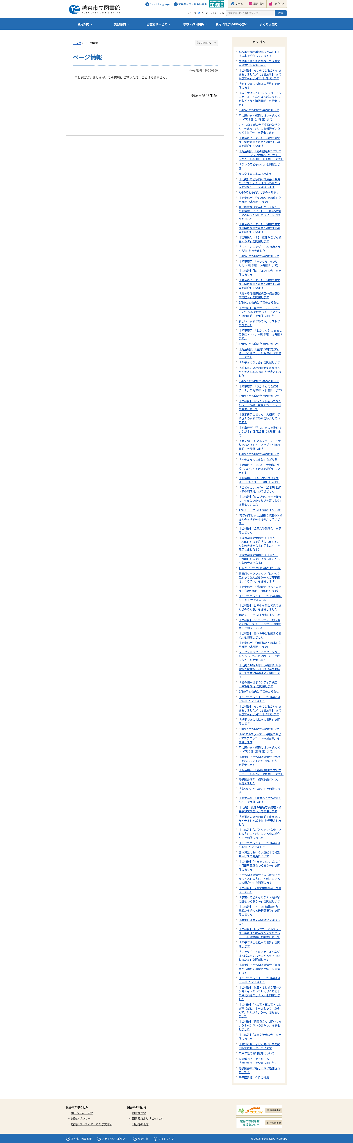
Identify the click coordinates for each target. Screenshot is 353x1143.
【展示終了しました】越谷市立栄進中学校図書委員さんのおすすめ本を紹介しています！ (259, 142)
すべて (193, 12)
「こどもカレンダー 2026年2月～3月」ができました (259, 845)
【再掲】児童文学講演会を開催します (259, 922)
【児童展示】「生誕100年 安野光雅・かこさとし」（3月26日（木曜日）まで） (260, 353)
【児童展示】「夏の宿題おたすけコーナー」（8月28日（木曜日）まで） (261, 772)
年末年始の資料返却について (256, 1053)
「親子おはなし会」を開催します (259, 362)
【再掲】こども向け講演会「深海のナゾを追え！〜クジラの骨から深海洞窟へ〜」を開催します (259, 183)
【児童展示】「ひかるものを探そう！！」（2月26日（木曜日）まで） (261, 388)
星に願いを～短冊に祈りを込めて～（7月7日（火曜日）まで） (259, 117)
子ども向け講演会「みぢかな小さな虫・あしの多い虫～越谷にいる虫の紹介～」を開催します (259, 878)
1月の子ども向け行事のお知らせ (259, 454)
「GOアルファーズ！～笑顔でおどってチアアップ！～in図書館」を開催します (260, 738)
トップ (77, 43)
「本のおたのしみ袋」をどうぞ (258, 459)
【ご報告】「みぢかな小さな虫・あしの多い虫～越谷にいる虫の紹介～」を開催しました (260, 833)
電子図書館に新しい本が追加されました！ (259, 1070)
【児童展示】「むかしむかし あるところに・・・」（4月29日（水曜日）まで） (260, 334)
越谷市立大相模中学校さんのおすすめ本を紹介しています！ (259, 54)
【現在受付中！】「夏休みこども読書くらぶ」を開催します (260, 239)
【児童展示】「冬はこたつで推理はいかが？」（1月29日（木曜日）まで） (260, 431)
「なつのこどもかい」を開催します (259, 166)
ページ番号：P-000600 (203, 70)
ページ (205, 12)
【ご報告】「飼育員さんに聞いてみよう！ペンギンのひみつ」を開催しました (260, 1025)
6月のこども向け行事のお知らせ (259, 256)
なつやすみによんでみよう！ (256, 174)
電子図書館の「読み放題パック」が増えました (259, 781)
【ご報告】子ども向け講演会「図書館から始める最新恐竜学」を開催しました (259, 910)
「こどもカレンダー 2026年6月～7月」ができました (259, 248)
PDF (215, 12)
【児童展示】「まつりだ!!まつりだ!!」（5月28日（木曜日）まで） (259, 263)
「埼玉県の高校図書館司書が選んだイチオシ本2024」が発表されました (260, 820)
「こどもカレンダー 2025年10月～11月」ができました (260, 598)
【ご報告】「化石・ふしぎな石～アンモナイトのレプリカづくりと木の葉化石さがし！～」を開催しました (260, 993)
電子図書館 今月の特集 (254, 1077)
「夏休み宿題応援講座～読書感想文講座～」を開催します (259, 295)
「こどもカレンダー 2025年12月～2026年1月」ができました (260, 489)
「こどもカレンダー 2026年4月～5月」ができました (259, 980)
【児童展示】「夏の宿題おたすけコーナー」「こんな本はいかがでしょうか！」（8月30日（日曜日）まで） (261, 155)
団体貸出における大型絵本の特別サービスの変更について (259, 854)
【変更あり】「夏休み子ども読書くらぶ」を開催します (260, 800)
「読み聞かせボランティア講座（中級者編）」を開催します (258, 684)
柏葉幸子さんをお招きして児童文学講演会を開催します (259, 63)
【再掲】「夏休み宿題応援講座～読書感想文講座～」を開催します (260, 809)
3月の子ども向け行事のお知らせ (259, 381)
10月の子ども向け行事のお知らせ (260, 615)
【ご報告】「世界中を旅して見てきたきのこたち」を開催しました (260, 607)
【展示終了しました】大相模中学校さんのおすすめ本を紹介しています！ (259, 418)
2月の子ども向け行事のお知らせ (259, 396)
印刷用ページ (208, 43)
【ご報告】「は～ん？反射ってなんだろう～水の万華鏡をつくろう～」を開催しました (260, 405)
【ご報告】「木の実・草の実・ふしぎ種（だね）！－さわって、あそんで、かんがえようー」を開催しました (260, 1010)
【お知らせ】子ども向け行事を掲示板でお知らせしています (259, 1046)
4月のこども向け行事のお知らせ (259, 344)
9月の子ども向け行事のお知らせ (259, 691)
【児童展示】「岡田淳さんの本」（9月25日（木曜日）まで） (260, 645)
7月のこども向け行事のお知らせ (259, 192)
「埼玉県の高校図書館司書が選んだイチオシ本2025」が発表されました (260, 371)
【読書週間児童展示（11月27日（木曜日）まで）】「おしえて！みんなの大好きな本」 (259, 559)
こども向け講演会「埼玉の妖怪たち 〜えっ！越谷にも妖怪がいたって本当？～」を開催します (259, 128)
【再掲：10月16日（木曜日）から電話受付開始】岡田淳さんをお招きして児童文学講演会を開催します (260, 671)
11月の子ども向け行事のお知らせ (260, 568)
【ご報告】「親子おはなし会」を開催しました (260, 272)
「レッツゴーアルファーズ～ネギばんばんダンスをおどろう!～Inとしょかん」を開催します (260, 955)
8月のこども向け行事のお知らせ (259, 110)
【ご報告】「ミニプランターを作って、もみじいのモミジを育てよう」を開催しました (260, 500)
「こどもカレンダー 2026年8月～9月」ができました (259, 699)
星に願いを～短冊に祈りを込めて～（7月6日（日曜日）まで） (259, 749)
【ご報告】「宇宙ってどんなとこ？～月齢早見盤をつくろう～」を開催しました (260, 865)
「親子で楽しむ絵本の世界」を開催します (259, 85)
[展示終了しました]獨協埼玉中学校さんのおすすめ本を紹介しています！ (260, 519)
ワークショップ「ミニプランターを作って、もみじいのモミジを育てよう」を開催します (259, 656)
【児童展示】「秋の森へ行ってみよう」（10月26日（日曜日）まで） (260, 589)
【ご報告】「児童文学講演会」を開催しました (260, 530)
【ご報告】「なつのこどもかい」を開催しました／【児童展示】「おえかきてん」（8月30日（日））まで (260, 74)
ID (223, 12)
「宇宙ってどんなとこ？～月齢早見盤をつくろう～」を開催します (259, 899)
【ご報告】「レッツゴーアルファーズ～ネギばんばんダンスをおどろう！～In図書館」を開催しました (260, 933)
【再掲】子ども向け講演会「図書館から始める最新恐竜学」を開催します (259, 968)
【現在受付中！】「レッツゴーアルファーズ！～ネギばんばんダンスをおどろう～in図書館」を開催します (260, 98)
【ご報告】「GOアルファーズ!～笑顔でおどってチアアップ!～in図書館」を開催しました (260, 624)
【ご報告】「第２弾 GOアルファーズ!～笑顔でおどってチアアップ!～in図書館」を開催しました (260, 312)
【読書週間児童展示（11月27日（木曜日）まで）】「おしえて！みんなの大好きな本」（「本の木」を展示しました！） (259, 543)
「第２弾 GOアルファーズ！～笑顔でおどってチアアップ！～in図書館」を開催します (260, 445)
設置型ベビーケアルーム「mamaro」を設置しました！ (258, 1061)
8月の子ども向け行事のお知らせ (259, 729)
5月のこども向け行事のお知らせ (259, 302)
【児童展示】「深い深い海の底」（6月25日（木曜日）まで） (260, 200)
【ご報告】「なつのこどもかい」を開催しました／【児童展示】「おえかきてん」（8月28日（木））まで (260, 710)
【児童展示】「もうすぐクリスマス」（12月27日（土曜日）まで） (259, 480)
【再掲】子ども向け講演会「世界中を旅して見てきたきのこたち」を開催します (259, 760)
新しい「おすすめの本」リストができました (259, 323)
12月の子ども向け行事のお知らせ (260, 510)
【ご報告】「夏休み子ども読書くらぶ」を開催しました (260, 635)
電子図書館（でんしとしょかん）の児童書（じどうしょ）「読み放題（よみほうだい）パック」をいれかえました (260, 212)
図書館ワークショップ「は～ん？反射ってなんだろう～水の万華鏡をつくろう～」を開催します (259, 577)
